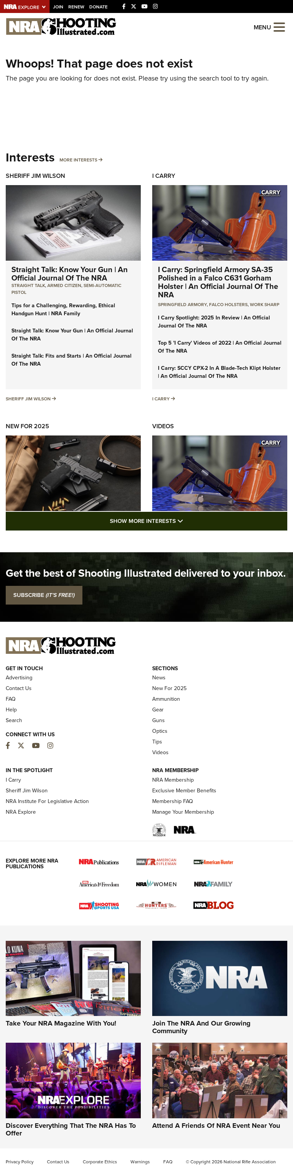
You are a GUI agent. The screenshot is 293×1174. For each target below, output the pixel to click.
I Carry (163, 175)
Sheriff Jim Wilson (35, 175)
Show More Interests (188, 520)
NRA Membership (173, 780)
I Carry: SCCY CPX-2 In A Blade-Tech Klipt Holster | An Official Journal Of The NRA (219, 372)
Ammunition (166, 699)
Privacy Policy (20, 1161)
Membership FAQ (172, 801)
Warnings (140, 1161)
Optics (159, 731)
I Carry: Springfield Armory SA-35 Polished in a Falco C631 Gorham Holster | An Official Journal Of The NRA (218, 282)
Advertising (19, 678)
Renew (76, 6)
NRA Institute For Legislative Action (47, 801)
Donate (98, 6)
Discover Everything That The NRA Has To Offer (71, 1129)
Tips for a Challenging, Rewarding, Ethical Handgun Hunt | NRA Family (63, 310)
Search (14, 720)
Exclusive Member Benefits (184, 791)
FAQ (11, 699)
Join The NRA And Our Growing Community (201, 1027)
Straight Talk (28, 285)
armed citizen (64, 285)
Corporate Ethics (100, 1161)
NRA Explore (21, 812)
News (159, 678)
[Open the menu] (279, 26)
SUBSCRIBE (44, 595)
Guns (158, 720)
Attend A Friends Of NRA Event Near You (216, 1125)
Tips (157, 742)
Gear (158, 710)
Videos (163, 426)
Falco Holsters (228, 304)
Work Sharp (264, 304)
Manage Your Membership (183, 812)
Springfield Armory (182, 304)
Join (58, 6)
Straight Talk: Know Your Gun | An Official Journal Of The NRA (69, 274)
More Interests (78, 159)
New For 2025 (27, 426)
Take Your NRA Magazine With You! (61, 1023)
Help (11, 710)
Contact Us (19, 688)
